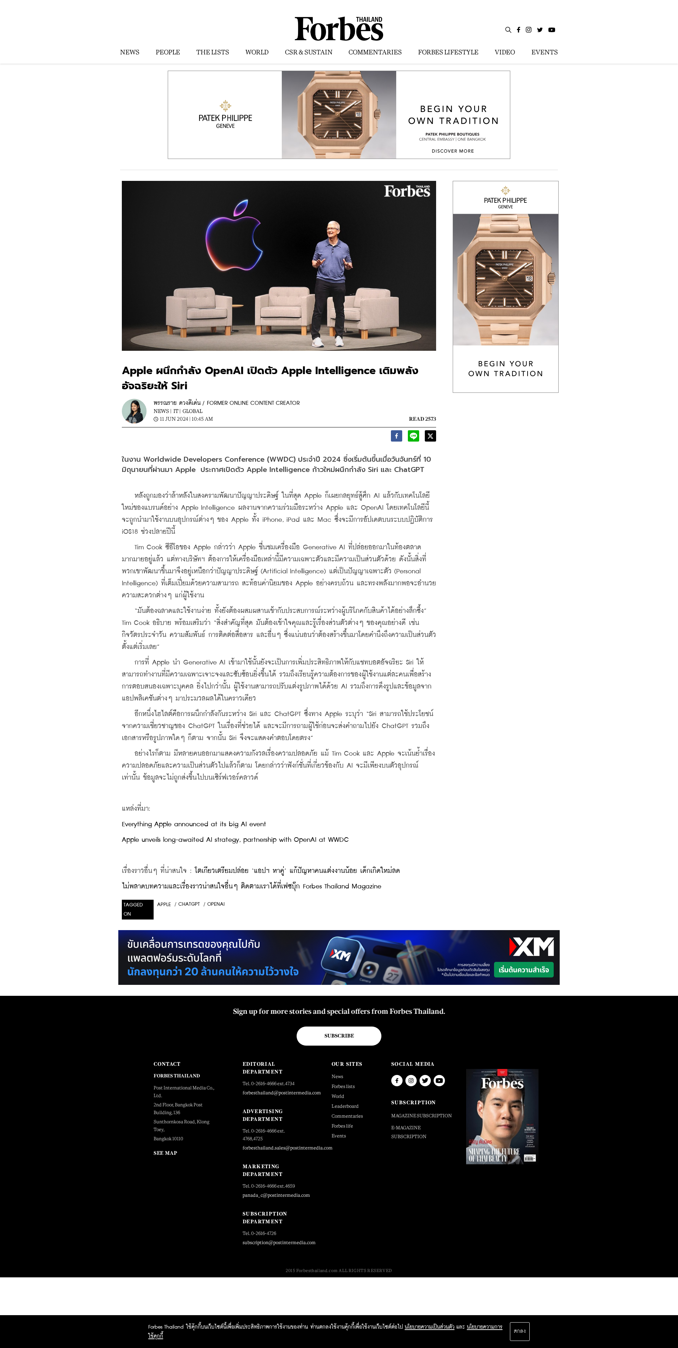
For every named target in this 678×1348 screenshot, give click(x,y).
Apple (164, 904)
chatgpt (189, 904)
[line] (413, 437)
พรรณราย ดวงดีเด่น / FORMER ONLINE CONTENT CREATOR (227, 403)
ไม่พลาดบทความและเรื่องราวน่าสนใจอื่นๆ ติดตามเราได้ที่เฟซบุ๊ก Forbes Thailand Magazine (251, 886)
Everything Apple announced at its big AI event (194, 824)
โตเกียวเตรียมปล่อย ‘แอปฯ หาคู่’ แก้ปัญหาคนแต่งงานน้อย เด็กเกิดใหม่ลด (297, 871)
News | (163, 411)
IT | (177, 411)
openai (216, 904)
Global (192, 411)
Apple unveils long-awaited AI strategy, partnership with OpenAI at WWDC (235, 839)
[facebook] (396, 437)
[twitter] (430, 437)
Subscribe (339, 1036)
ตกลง (520, 1331)
